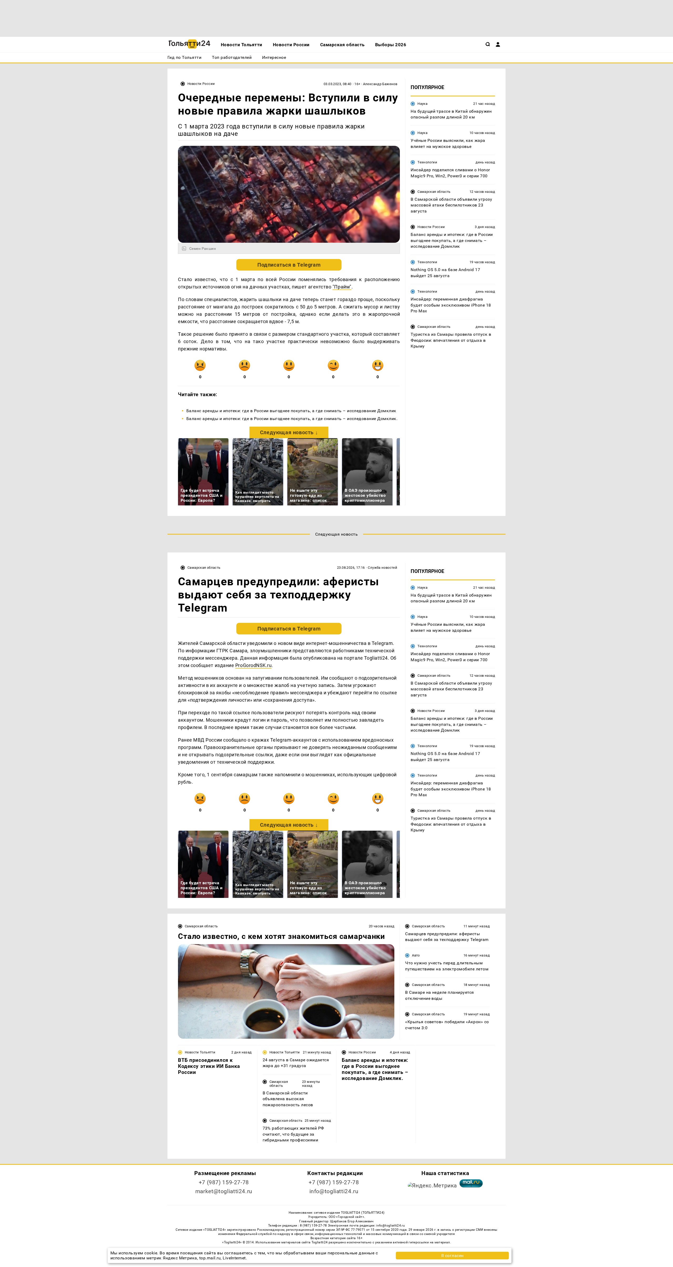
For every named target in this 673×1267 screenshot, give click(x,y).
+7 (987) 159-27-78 (224, 1182)
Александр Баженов (380, 84)
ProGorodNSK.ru (253, 665)
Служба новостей (382, 568)
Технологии (427, 162)
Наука (422, 104)
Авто (416, 955)
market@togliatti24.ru (223, 1191)
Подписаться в (288, 265)
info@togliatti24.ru (334, 1191)
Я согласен (452, 1255)
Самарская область (434, 192)
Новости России (201, 84)
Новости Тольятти (200, 1052)
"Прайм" (342, 286)
